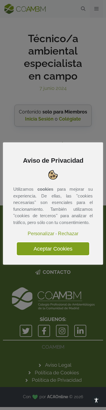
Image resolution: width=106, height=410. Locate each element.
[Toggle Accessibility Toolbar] (96, 400)
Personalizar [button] (41, 233)
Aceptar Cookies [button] (53, 249)
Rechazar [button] (68, 233)
